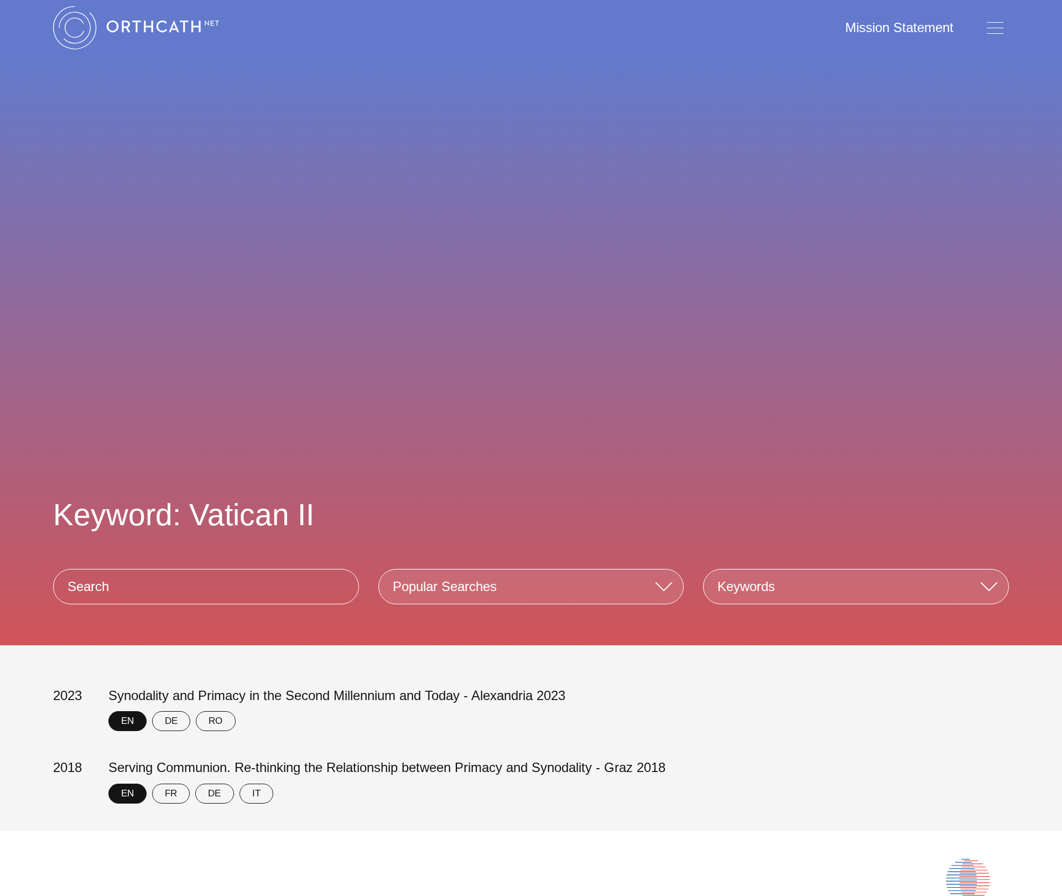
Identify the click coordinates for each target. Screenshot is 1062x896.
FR (171, 793)
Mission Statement (899, 27)
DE (171, 721)
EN (127, 721)
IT (256, 793)
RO (215, 721)
